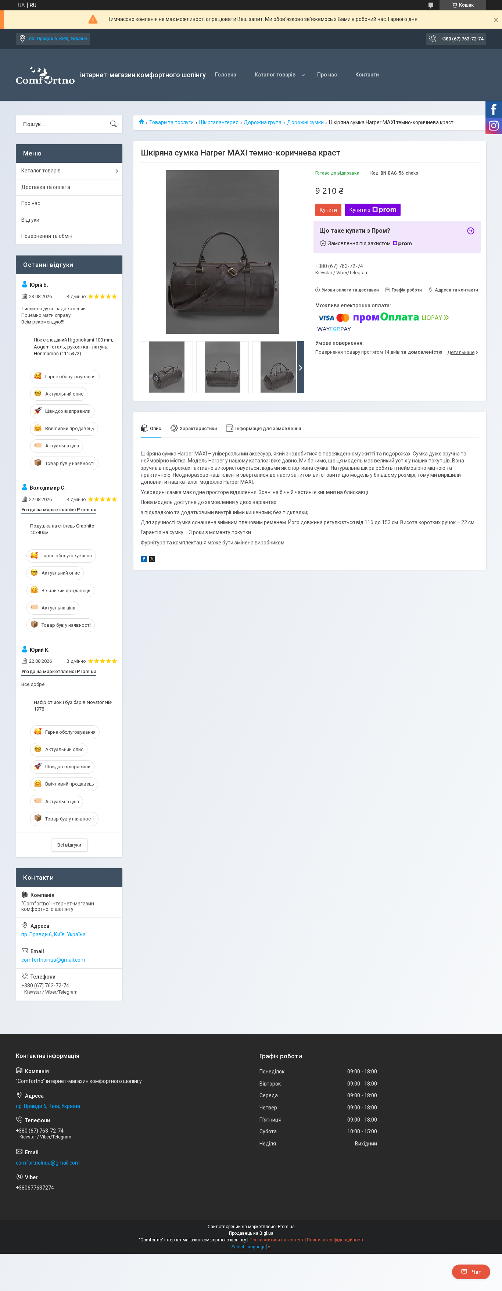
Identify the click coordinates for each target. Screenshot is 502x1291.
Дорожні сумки (305, 122)
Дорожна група (263, 122)
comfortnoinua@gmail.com (53, 960)
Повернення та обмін (46, 236)
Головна (225, 75)
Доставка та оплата (45, 187)
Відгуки (30, 220)
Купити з (359, 210)
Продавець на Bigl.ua (251, 1233)
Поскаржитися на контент (277, 1239)
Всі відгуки (69, 845)
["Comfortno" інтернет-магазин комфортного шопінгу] (45, 75)
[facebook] (144, 560)
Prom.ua (286, 1226)
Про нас (327, 75)
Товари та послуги (171, 122)
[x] (152, 560)
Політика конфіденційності (335, 1239)
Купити (328, 210)
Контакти (367, 75)
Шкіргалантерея (219, 122)
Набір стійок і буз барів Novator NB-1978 (73, 706)
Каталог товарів (275, 75)
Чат (476, 1272)
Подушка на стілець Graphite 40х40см (62, 529)
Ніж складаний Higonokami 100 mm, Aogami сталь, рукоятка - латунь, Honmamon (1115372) (73, 346)
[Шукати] (113, 124)
